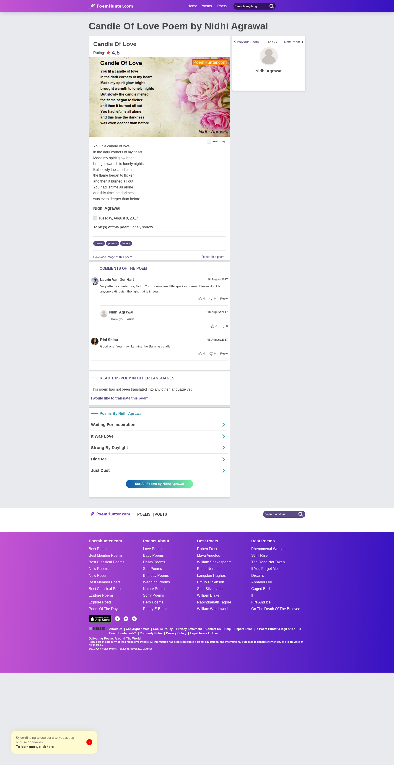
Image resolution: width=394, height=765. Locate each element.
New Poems (99, 569)
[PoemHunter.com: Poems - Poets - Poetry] (111, 6)
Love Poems (153, 549)
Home (192, 6)
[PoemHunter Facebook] (117, 618)
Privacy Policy (176, 633)
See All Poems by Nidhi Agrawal (159, 484)
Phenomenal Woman (268, 549)
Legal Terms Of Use (204, 633)
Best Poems (98, 549)
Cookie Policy (163, 629)
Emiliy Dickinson (210, 582)
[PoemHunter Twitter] (125, 618)
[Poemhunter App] (100, 619)
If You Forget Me (264, 569)
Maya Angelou (208, 555)
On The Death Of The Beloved (275, 609)
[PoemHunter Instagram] (134, 618)
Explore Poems (101, 595)
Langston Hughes (211, 575)
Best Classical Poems (106, 562)
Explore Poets (100, 602)
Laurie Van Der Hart (117, 280)
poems (112, 243)
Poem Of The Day (103, 609)
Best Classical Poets (105, 589)
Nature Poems (154, 589)
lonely (126, 243)
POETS (161, 514)
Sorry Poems (153, 595)
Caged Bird (260, 589)
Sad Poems (152, 569)
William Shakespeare (214, 562)
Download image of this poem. (113, 257)
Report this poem (213, 256)
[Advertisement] (68, 718)
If (252, 595)
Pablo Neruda (208, 569)
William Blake (208, 595)
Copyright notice (137, 629)
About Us (115, 629)
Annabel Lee (261, 582)
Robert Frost (207, 549)
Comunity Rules (151, 633)
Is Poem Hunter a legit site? (275, 629)
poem (99, 243)
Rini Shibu (109, 340)
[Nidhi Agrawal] (269, 56)
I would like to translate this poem (119, 398)
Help (227, 629)
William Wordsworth (213, 609)
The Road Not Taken (268, 562)
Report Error (243, 629)
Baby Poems (153, 555)
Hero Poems (153, 602)
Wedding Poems (156, 582)
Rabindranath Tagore (214, 602)
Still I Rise (259, 555)
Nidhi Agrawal (106, 208)
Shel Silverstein (210, 589)
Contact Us (213, 629)
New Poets (97, 575)
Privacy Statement (189, 629)
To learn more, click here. (35, 747)
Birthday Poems (156, 575)
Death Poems (154, 562)
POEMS (143, 514)
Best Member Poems (105, 555)
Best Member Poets (104, 582)
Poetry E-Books (155, 609)
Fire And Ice (261, 602)
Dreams (257, 575)
